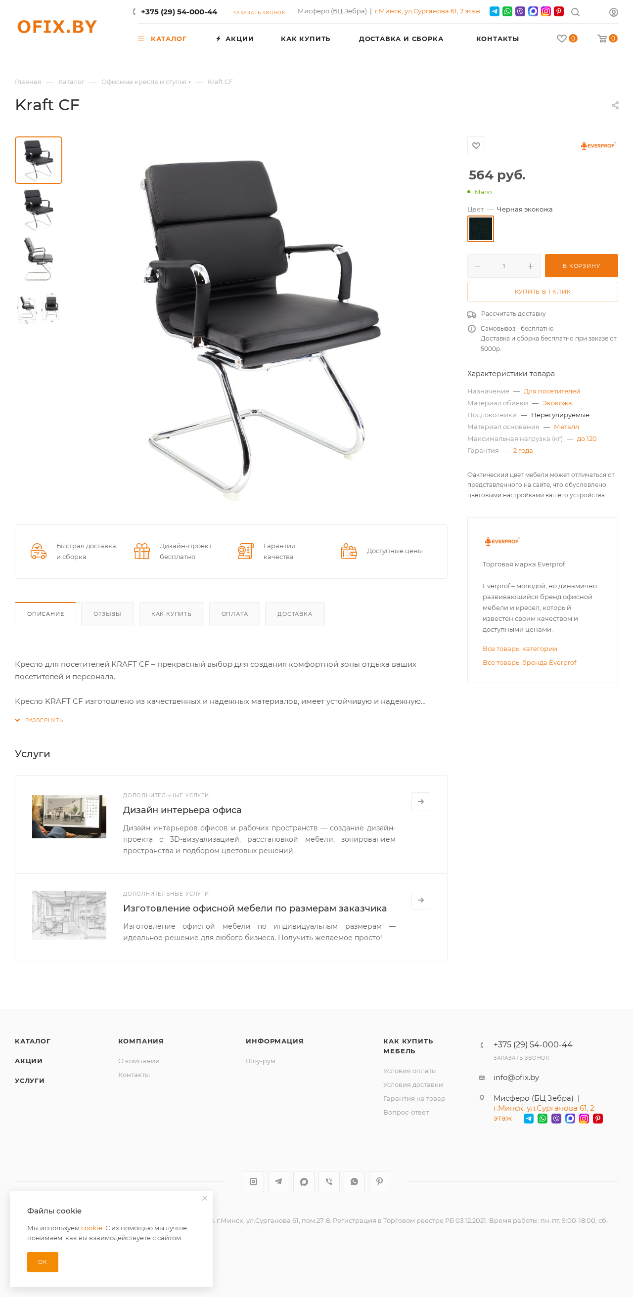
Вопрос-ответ (406, 1112)
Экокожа (557, 403)
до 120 (587, 438)
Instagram (253, 1181)
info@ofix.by (516, 1077)
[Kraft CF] (261, 323)
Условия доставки (413, 1084)
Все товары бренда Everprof (529, 662)
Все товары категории (520, 648)
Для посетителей (552, 391)
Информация (275, 1041)
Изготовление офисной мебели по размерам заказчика (255, 908)
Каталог (33, 1041)
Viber (329, 1181)
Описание (45, 613)
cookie (91, 1228)
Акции (29, 1061)
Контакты (134, 1075)
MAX (304, 1181)
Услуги (30, 1080)
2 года (523, 450)
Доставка (294, 613)
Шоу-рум (260, 1061)
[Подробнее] (420, 801)
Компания (141, 1041)
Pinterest (379, 1181)
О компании (139, 1061)
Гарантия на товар (414, 1098)
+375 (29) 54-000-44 (179, 11)
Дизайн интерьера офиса (182, 810)
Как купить (171, 613)
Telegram (278, 1181)
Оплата (235, 613)
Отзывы (107, 613)
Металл (566, 427)
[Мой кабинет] (613, 13)
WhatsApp (354, 1181)
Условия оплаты (410, 1071)
